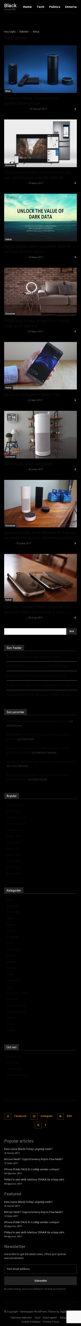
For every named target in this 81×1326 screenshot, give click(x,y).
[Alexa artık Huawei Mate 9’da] (40, 366)
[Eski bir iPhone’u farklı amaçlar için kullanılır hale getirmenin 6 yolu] (40, 578)
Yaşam (11, 1024)
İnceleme (13, 949)
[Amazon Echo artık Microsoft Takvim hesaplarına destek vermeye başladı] (40, 504)
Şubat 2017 (14, 855)
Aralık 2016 (14, 867)
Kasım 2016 (14, 873)
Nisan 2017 (14, 842)
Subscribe (40, 1281)
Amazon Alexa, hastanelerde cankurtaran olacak (31, 101)
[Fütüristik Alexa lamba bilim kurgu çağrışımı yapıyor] (40, 291)
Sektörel (12, 999)
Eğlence (12, 924)
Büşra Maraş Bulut (15, 108)
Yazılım (11, 1030)
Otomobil (13, 980)
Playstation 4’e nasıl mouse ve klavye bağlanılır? (38, 721)
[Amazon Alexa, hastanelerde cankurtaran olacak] (40, 69)
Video (10, 1018)
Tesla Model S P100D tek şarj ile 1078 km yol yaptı (39, 695)
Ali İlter (8, 543)
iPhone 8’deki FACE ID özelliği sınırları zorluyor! (36, 676)
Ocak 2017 (14, 861)
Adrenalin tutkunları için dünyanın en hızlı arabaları (40, 761)
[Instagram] (34, 1116)
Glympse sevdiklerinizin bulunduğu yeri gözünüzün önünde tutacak (37, 175)
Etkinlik (11, 931)
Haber (8, 239)
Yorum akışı (14, 1069)
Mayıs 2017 (14, 836)
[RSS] (60, 1116)
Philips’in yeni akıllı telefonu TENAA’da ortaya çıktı (39, 685)
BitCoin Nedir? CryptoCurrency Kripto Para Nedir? (38, 666)
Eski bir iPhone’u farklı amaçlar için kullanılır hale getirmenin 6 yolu (37, 609)
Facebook (20, 1116)
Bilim (8, 91)
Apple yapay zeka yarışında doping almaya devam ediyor (37, 249)
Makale (11, 968)
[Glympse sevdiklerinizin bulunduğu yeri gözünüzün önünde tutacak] (40, 143)
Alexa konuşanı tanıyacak (28, 463)
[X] (38, 1125)
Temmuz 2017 (16, 824)
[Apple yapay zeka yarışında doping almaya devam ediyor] (40, 217)
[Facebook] (8, 1116)
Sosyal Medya (16, 1011)
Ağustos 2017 (16, 817)
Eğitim (11, 918)
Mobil (10, 974)
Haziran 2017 (15, 830)
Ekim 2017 (14, 811)
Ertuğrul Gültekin (14, 183)
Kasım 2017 (14, 805)
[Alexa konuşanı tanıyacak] (40, 435)
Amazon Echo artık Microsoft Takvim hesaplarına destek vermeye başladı (40, 535)
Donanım (10, 165)
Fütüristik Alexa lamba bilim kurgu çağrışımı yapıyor (36, 323)
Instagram (47, 1116)
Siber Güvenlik (16, 1005)
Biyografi (13, 906)
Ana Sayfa (10, 31)
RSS (69, 1116)
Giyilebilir (12, 937)
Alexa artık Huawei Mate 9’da (32, 394)
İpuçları (11, 962)
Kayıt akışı (13, 1062)
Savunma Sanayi (18, 993)
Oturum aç (14, 1056)
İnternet (12, 955)
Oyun (10, 987)
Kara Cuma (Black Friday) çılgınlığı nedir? (33, 656)
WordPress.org (17, 1075)
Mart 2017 (14, 848)
